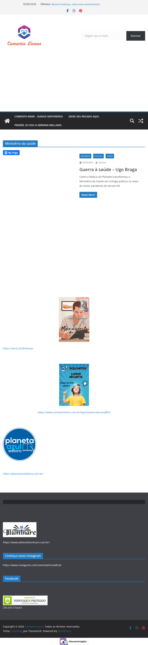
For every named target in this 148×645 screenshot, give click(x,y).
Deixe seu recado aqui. (84, 116)
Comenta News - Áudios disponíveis (38, 116)
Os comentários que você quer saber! (74, 3)
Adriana (102, 162)
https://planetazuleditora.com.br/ (23, 473)
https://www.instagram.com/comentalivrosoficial (32, 565)
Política (98, 156)
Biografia (85, 156)
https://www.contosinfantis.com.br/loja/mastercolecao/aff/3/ (74, 412)
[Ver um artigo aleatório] (140, 121)
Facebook (11, 579)
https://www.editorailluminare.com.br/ (26, 542)
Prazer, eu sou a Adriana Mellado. (38, 125)
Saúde (110, 156)
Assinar (136, 36)
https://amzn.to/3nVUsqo (18, 348)
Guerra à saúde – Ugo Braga (108, 169)
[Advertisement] (74, 84)
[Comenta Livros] (7, 121)
